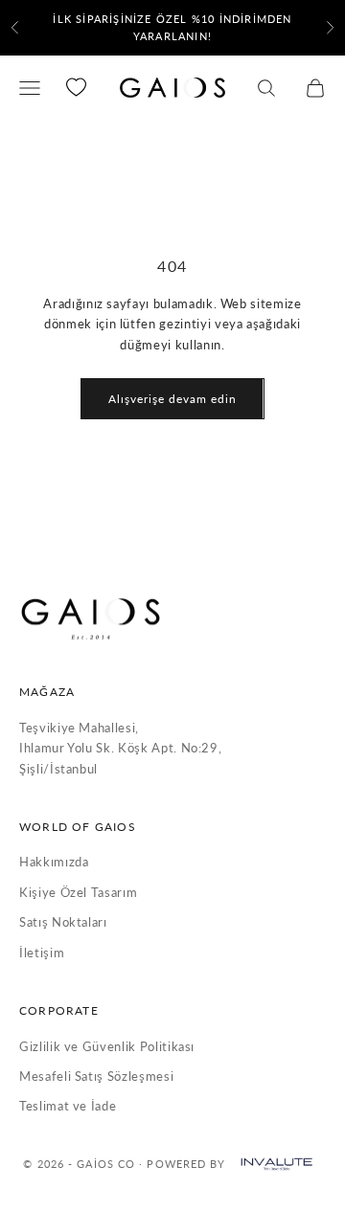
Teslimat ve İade (67, 1105)
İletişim (41, 952)
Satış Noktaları (63, 922)
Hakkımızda (54, 861)
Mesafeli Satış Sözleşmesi (96, 1076)
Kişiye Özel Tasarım (78, 892)
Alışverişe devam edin (172, 399)
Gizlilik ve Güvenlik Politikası (107, 1046)
